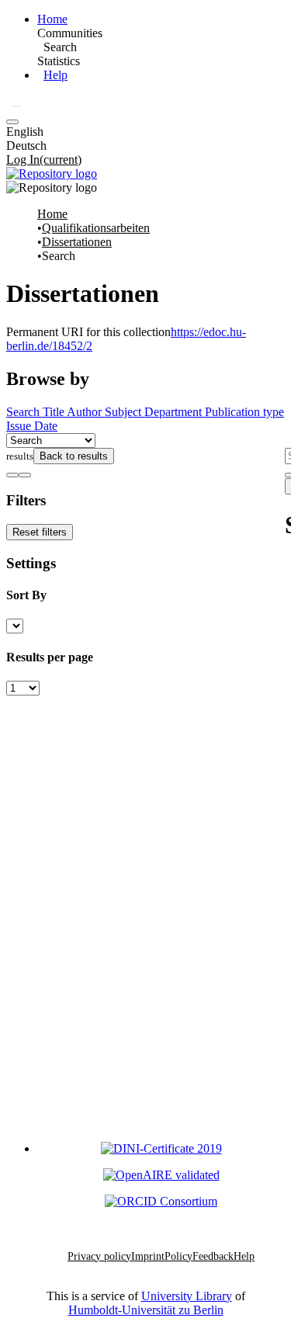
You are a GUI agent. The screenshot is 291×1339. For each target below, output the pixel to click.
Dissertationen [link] (77, 241)
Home (52, 19)
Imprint (148, 1256)
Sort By (26, 595)
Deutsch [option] (26, 145)
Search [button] (60, 47)
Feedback (213, 1256)
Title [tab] (55, 411)
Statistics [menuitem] (58, 61)
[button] (17, 106)
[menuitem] (60, 47)
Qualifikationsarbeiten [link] (96, 227)
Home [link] (52, 213)
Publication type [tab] (244, 411)
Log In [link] (43, 159)
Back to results (74, 456)
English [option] (24, 131)
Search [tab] (24, 411)
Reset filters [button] (39, 532)
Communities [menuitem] (69, 33)
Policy (178, 1256)
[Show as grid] (25, 475)
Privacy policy (99, 1256)
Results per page (49, 657)
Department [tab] (174, 411)
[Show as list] (12, 475)
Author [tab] (86, 411)
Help (55, 75)
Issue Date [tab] (31, 425)
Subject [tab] (124, 411)
